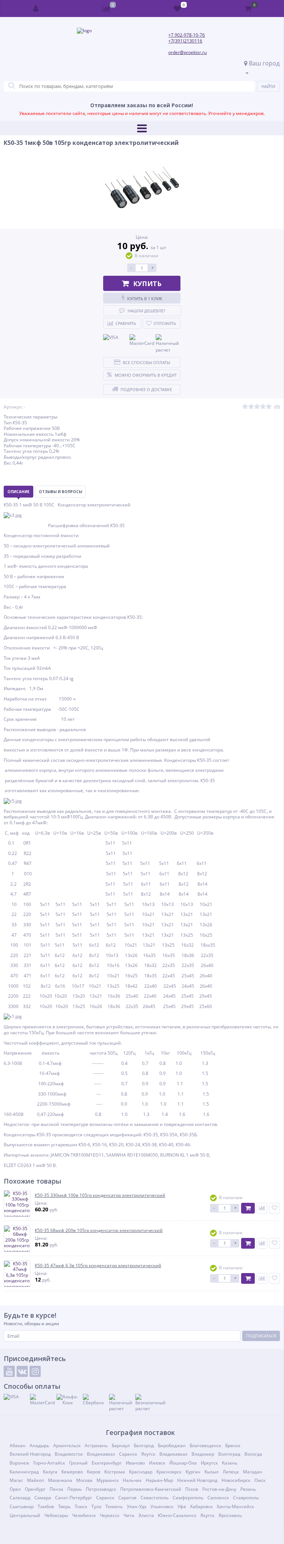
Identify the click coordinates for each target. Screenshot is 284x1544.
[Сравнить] (262, 1208)
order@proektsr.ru (187, 52)
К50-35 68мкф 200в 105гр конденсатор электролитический (99, 1230)
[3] (257, 406)
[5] (269, 406)
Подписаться (261, 1335)
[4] (263, 406)
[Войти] (35, 8)
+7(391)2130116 (185, 41)
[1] (245, 406)
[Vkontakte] (22, 1371)
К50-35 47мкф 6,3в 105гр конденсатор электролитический (98, 1266)
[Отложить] (274, 1208)
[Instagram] (35, 1371)
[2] (251, 406)
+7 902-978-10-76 (186, 35)
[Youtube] (9, 1371)
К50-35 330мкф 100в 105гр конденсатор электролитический (100, 1195)
